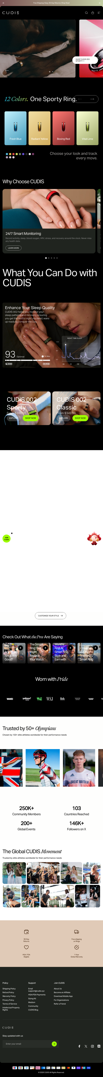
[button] (7, 539)
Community (33, 1006)
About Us (58, 989)
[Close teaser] (12, 533)
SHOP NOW (30, 418)
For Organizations (61, 1000)
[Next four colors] (92, 99)
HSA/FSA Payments (36, 995)
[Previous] (3, 3)
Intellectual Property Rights (11, 1008)
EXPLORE (13, 418)
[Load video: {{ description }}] (14, 653)
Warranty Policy (9, 996)
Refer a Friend (60, 1004)
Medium (31, 1002)
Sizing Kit (32, 998)
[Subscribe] (54, 1043)
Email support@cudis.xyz (36, 990)
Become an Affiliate (62, 992)
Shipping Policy (9, 989)
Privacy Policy (8, 1000)
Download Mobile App (63, 996)
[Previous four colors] (80, 99)
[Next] (99, 3)
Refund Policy (8, 992)
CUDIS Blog (33, 1010)
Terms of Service (10, 1004)
